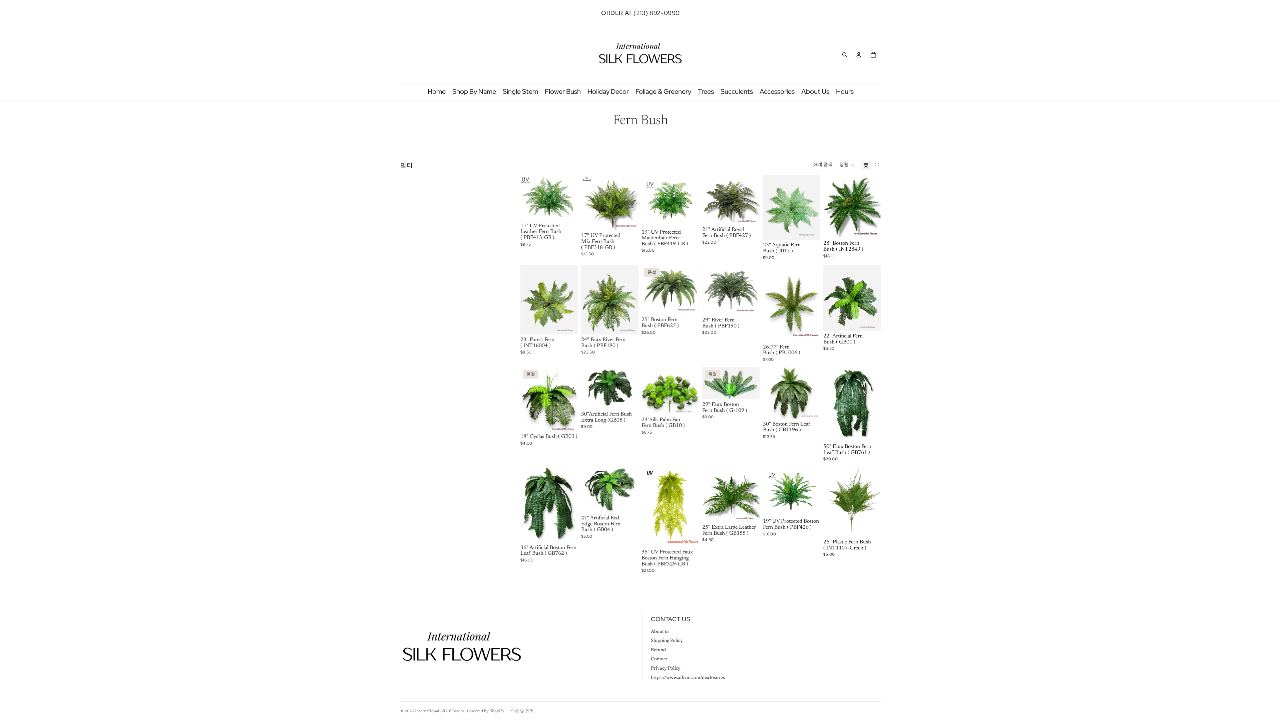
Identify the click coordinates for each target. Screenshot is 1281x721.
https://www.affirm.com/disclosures (688, 678)
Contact (659, 659)
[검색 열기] (844, 54)
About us (660, 632)
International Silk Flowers (440, 711)
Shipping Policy (667, 641)
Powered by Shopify (485, 711)
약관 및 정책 (522, 711)
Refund (658, 650)
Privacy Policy (666, 668)
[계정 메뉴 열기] (858, 54)
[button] (847, 165)
